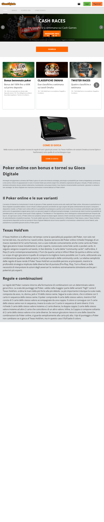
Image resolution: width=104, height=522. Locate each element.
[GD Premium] (79, 4)
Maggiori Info (52, 34)
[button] (3, 27)
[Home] (10, 3)
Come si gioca (52, 159)
